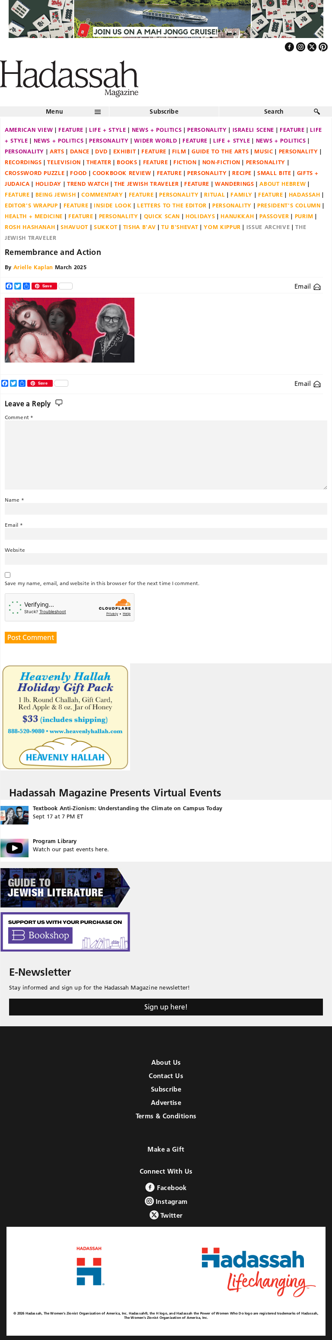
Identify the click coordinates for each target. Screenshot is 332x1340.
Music (263, 151)
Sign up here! (166, 1007)
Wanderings (234, 183)
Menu (54, 111)
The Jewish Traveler (146, 183)
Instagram (171, 1201)
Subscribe (164, 111)
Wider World (155, 140)
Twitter (171, 1215)
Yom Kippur (222, 226)
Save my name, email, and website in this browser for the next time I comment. (102, 583)
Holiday (48, 183)
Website (15, 550)
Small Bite (274, 172)
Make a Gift (165, 1149)
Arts (57, 151)
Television (64, 162)
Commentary (102, 194)
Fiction (185, 162)
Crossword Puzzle (34, 172)
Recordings (23, 162)
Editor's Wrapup (31, 205)
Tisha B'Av (139, 226)
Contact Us (166, 1076)
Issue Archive (268, 226)
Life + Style (107, 129)
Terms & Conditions (166, 1116)
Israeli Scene (253, 129)
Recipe (242, 172)
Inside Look (112, 205)
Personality (207, 129)
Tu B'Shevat (179, 226)
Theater (99, 162)
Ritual (214, 194)
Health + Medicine (34, 216)
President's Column (289, 205)
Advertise (166, 1102)
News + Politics (157, 129)
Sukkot (106, 226)
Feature (70, 129)
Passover (274, 216)
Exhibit (124, 151)
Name (14, 500)
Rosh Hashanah (30, 226)
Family (241, 194)
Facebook (170, 1188)
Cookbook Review (122, 172)
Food (78, 172)
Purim (304, 216)
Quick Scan (162, 216)
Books (127, 162)
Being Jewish (55, 194)
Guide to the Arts (220, 151)
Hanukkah (237, 216)
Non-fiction (221, 162)
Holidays (200, 216)
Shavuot (74, 226)
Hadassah (304, 194)
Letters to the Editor (172, 205)
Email (303, 286)
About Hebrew (282, 183)
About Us (166, 1062)
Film (179, 151)
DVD (101, 151)
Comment (19, 417)
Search (274, 111)
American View (29, 129)
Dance (79, 151)
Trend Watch (88, 183)
